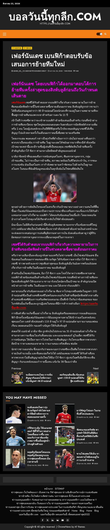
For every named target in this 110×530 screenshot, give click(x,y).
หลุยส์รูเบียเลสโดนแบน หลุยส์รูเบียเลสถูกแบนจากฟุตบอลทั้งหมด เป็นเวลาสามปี (38, 456)
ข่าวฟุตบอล (27, 48)
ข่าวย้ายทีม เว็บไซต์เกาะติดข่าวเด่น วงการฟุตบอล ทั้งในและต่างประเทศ (54, 496)
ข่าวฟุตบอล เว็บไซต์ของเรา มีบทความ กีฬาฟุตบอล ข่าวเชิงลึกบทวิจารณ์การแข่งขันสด (54, 492)
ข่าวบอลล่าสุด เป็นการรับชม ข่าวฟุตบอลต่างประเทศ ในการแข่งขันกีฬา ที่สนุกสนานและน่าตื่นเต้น (54, 507)
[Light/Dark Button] (99, 34)
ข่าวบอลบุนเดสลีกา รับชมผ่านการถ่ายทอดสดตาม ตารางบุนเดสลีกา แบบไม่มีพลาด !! (54, 499)
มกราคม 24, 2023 (56, 71)
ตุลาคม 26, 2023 (85, 464)
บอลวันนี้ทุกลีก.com (55, 16)
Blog (82, 510)
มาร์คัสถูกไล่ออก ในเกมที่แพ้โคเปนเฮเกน (89, 412)
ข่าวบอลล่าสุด (16, 48)
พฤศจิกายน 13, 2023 (36, 421)
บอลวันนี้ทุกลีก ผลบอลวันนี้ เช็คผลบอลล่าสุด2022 (65, 514)
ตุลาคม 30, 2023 (35, 465)
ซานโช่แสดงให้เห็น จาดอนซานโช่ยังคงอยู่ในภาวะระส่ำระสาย (88, 457)
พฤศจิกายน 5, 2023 (85, 443)
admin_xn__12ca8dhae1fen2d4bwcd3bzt (30, 71)
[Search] (105, 34)
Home (74, 510)
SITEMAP (59, 488)
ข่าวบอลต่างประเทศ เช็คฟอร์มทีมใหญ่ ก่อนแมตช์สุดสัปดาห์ (39, 510)
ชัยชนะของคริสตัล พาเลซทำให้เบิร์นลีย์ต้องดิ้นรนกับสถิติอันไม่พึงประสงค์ (88, 434)
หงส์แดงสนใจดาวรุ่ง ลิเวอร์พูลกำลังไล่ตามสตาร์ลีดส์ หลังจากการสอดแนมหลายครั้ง (38, 412)
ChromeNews (64, 526)
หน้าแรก (48, 488)
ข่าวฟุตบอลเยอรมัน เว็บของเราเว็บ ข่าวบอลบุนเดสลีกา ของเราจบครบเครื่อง (54, 503)
